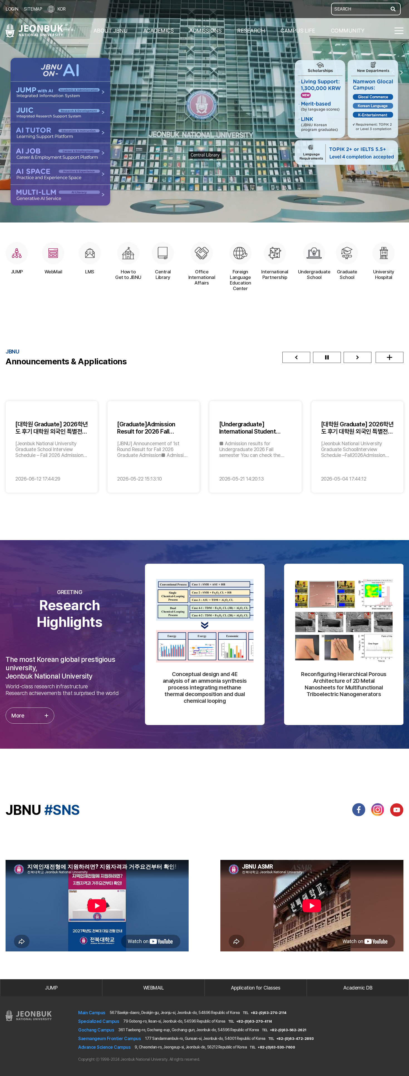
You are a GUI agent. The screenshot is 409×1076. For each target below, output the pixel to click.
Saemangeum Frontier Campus (109, 1038)
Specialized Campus (98, 1021)
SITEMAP (33, 9)
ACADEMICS (158, 30)
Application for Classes (255, 988)
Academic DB (358, 988)
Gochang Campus (96, 1030)
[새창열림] (359, 810)
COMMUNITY (347, 30)
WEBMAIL (153, 988)
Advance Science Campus (104, 1047)
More (17, 715)
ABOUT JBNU (110, 30)
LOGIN (12, 9)
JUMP (51, 988)
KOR (61, 9)
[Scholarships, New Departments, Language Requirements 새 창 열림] (347, 113)
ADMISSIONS (205, 30)
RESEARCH (251, 30)
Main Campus (91, 1012)
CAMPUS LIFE (297, 30)
